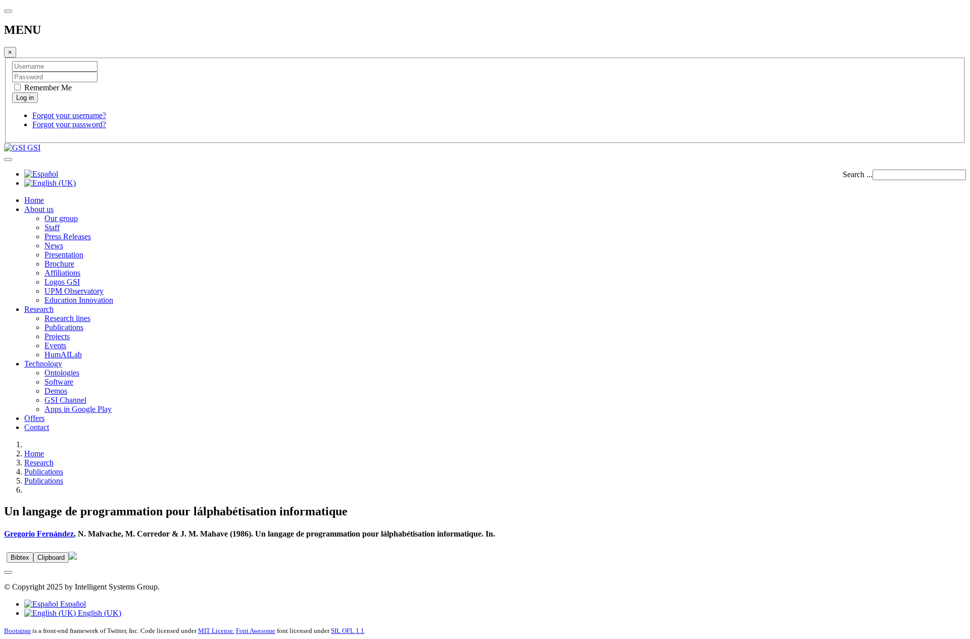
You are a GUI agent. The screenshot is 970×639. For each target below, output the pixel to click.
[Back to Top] (8, 572)
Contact (36, 427)
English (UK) (98, 613)
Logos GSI (62, 282)
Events (55, 345)
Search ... (857, 174)
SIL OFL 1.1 (347, 630)
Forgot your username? (69, 115)
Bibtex (20, 557)
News (53, 245)
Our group (61, 218)
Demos (55, 391)
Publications (63, 327)
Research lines (67, 318)
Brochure (59, 263)
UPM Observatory (74, 291)
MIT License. (216, 630)
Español (72, 604)
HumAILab (63, 354)
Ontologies (61, 372)
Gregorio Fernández (39, 533)
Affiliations (62, 273)
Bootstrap (17, 630)
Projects (57, 336)
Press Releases (67, 236)
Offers (34, 418)
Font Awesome (255, 630)
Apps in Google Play (78, 409)
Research (39, 309)
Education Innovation (78, 300)
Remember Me (47, 87)
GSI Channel (65, 400)
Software (58, 382)
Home (34, 200)
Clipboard (51, 557)
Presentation (63, 254)
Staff (52, 227)
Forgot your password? (69, 124)
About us (39, 209)
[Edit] (73, 557)
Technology (43, 363)
